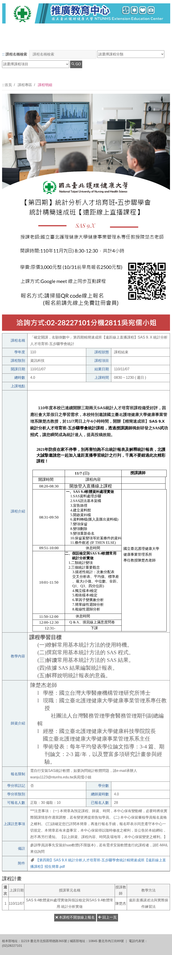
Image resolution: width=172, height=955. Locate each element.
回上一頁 (109, 917)
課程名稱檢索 (16, 54)
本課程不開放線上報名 (76, 917)
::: (3, 54)
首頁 (8, 85)
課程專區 (25, 85)
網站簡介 (158, 42)
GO (78, 64)
